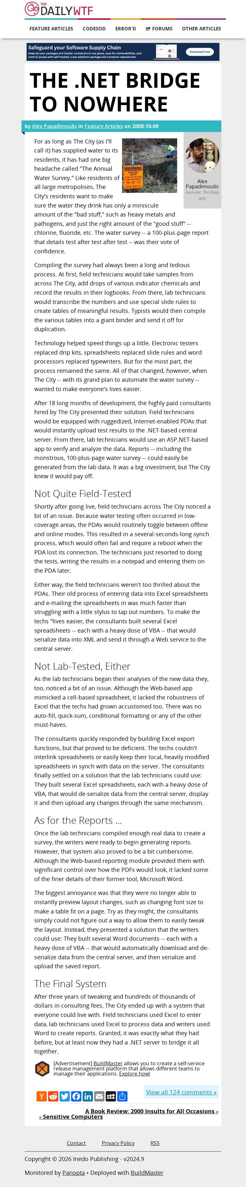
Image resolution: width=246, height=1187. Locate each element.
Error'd (125, 28)
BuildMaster (108, 1063)
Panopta (73, 1172)
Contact (76, 1143)
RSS (155, 1143)
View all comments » (181, 1092)
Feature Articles (51, 28)
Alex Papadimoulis (54, 126)
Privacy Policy (118, 1143)
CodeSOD (94, 28)
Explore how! (134, 1073)
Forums (162, 28)
